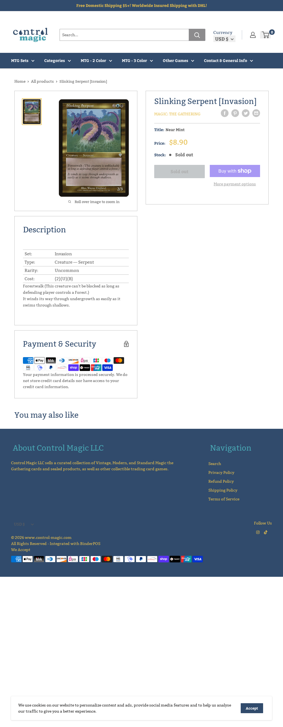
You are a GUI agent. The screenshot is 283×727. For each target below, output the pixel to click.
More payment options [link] (235, 183)
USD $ (19, 524)
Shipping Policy (222, 490)
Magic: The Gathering (177, 113)
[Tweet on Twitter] (246, 113)
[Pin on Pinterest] (235, 113)
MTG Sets (19, 60)
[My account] (253, 35)
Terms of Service (223, 499)
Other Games (175, 60)
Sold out (179, 171)
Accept (252, 708)
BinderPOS (90, 543)
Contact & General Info (225, 60)
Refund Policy (221, 481)
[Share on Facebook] (225, 113)
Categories (54, 60)
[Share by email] (256, 113)
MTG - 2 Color (93, 60)
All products (42, 81)
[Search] (197, 35)
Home (19, 81)
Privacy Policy (221, 472)
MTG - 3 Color (134, 60)
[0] (266, 34)
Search (214, 463)
